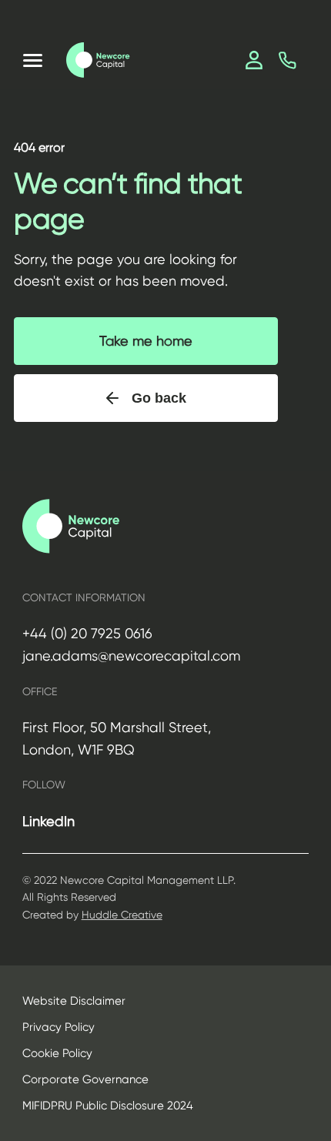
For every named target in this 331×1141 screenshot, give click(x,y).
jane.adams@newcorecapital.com (131, 655)
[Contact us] (287, 60)
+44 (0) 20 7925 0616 (87, 633)
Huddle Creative (122, 914)
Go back (159, 398)
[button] (32, 60)
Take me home (145, 341)
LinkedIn (48, 821)
